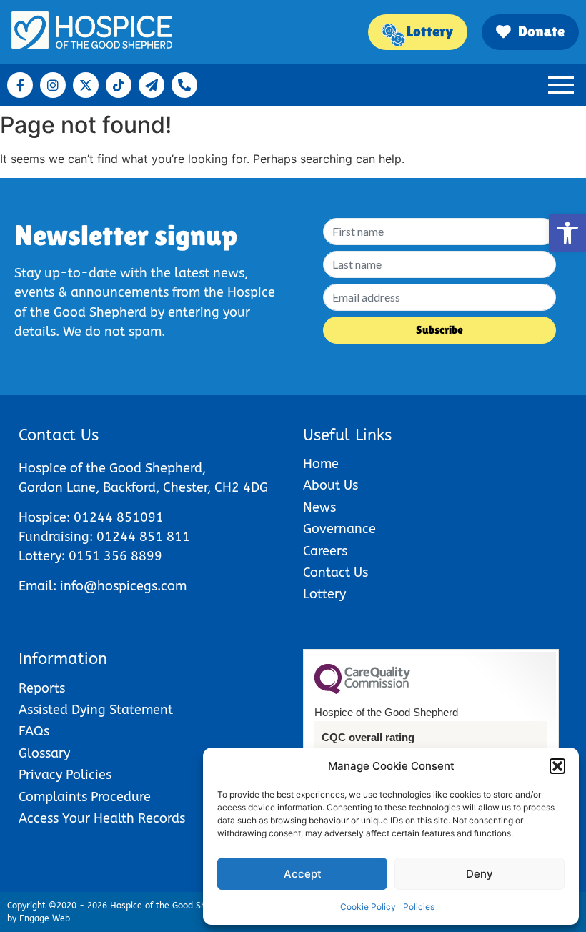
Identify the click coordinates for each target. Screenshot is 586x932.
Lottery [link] (324, 594)
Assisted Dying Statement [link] (96, 710)
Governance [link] (339, 529)
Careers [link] (325, 551)
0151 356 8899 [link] (115, 556)
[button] (557, 766)
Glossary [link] (44, 753)
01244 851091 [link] (119, 517)
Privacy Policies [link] (65, 775)
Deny (479, 874)
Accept (303, 874)
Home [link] (321, 464)
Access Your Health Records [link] (102, 818)
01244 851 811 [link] (143, 537)
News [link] (319, 507)
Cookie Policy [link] (368, 906)
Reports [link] (42, 688)
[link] (567, 233)
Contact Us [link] (335, 572)
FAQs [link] (34, 731)
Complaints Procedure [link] (85, 797)
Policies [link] (418, 906)
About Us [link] (330, 485)
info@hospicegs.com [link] (123, 586)
